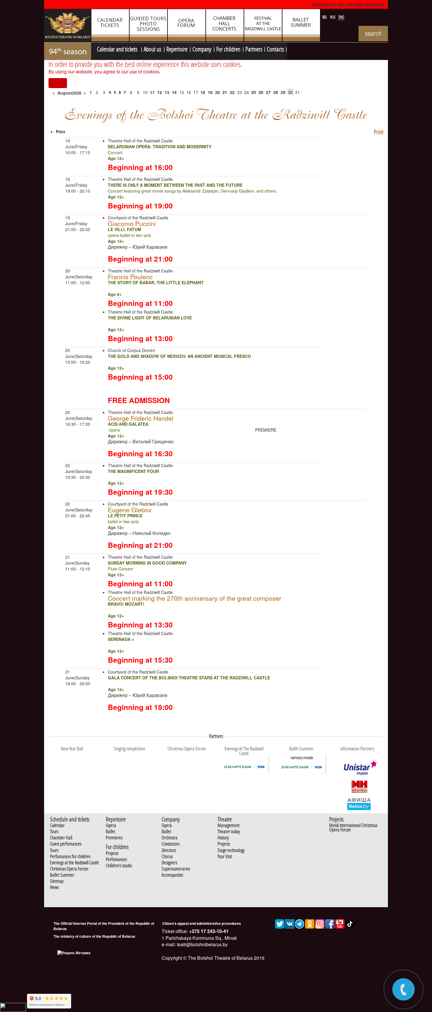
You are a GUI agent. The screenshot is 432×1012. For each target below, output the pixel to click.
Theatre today (228, 831)
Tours (54, 831)
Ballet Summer (62, 875)
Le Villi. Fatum (124, 229)
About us (152, 48)
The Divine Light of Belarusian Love (150, 318)
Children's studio (119, 865)
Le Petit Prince (125, 515)
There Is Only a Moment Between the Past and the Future (175, 185)
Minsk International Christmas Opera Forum (353, 827)
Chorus (167, 856)
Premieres (114, 838)
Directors (169, 850)
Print (379, 132)
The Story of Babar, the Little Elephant (156, 282)
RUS (333, 17)
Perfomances (116, 859)
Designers (169, 863)
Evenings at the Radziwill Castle (74, 863)
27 (268, 92)
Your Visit (224, 856)
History (223, 838)
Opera (111, 825)
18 (202, 92)
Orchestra (170, 838)
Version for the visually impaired (348, 4)
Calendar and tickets (118, 48)
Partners (253, 48)
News (54, 887)
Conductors (171, 844)
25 (253, 92)
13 (167, 92)
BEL (325, 17)
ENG (341, 17)
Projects (112, 853)
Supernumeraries (176, 869)
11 (152, 92)
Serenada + (121, 639)
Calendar (57, 825)
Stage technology (231, 850)
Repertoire (176, 48)
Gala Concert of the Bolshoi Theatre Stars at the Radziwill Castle (189, 678)
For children (228, 48)
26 (261, 92)
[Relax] (359, 803)
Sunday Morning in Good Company (147, 563)
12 (159, 92)
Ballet (110, 831)
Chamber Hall (61, 838)
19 (210, 92)
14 (174, 92)
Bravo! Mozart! (126, 604)
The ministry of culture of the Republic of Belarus (94, 936)
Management (228, 825)
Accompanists (172, 875)
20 (217, 92)
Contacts (275, 48)
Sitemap (56, 881)
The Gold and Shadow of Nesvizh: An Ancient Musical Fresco (179, 356)
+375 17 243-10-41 (208, 931)
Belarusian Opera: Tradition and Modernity (159, 146)
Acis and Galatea (128, 424)
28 (275, 92)
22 (232, 92)
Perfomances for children (70, 856)
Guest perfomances (65, 844)
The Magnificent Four (133, 471)
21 (224, 92)
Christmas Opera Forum (69, 869)
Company (201, 48)
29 (283, 92)
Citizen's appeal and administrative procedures (201, 923)
